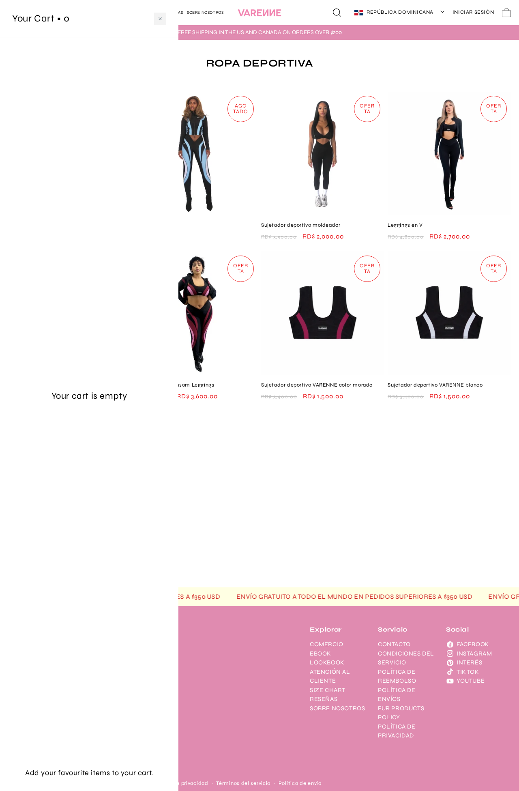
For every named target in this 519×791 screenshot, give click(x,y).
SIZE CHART (327, 690)
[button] (336, 12)
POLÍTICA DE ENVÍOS (397, 694)
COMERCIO (326, 644)
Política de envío (300, 783)
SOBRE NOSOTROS (337, 708)
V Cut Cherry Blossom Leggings (174, 385)
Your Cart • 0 (41, 18)
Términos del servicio (243, 783)
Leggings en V (405, 225)
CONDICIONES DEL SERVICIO (406, 658)
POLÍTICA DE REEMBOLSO (397, 676)
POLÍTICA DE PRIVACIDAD (397, 731)
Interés (469, 662)
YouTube (471, 680)
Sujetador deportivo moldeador (300, 225)
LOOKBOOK (327, 662)
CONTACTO (394, 644)
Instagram (474, 653)
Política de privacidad (180, 783)
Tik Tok (467, 671)
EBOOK (320, 653)
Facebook (473, 644)
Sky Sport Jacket (156, 225)
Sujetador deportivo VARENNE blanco (435, 385)
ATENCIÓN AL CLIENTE (330, 676)
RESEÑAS (323, 699)
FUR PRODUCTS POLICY (401, 713)
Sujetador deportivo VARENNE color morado (317, 385)
